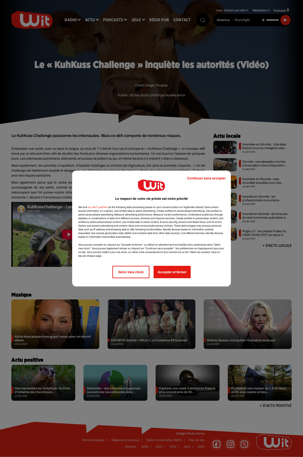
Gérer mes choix (131, 272)
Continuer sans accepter (206, 178)
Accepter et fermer (172, 272)
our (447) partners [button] (98, 207)
